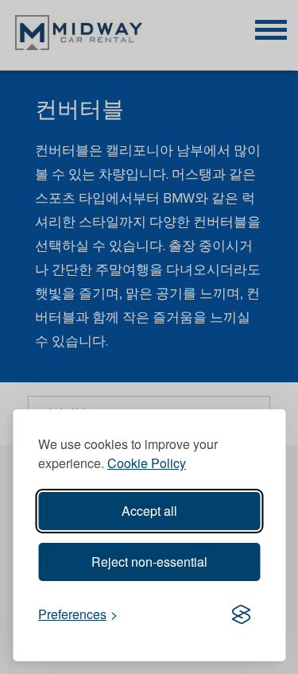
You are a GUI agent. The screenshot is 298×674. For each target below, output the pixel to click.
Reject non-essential (149, 561)
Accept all (149, 511)
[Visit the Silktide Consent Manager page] (241, 615)
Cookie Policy (146, 463)
